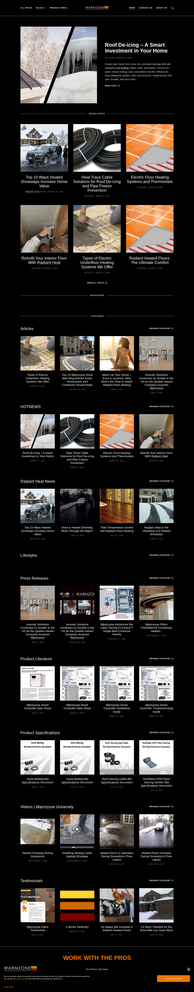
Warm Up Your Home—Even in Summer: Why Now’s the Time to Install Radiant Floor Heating (116, 379)
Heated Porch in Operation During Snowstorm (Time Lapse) (117, 856)
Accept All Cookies (173, 978)
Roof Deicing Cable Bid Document (117, 780)
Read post (111, 86)
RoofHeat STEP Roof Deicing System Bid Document (156, 782)
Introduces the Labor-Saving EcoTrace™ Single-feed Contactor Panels (117, 629)
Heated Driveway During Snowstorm (37, 854)
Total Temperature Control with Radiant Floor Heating (117, 529)
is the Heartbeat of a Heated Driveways (156, 531)
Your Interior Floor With (44, 260)
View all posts (95, 283)
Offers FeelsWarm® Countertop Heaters (156, 627)
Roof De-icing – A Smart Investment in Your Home (136, 48)
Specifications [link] (47, 733)
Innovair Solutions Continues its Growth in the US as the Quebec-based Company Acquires (156, 381)
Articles (89, 273)
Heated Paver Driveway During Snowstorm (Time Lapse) (156, 856)
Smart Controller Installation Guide (116, 708)
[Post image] (58, 65)
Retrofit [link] (28, 258)
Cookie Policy (9, 987)
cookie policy (20, 979)
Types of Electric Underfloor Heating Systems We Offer (97, 262)
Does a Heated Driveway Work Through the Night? (77, 529)
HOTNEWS (110, 58)
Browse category (160, 328)
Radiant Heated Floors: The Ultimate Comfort (149, 260)
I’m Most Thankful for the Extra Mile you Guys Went (156, 928)
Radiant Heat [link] (32, 192)
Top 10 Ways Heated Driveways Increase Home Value (44, 181)
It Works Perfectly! (77, 926)
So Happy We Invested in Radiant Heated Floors (117, 928)
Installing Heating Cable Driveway (77, 854)
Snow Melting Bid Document (37, 780)
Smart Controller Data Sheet (37, 706)
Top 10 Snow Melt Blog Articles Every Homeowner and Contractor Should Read (77, 379)
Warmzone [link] (78, 374)
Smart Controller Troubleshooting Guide (156, 708)
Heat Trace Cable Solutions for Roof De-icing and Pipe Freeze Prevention (97, 183)
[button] (188, 969)
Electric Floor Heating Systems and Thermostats (150, 179)
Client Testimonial (37, 928)
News (35, 192)
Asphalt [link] (71, 856)
